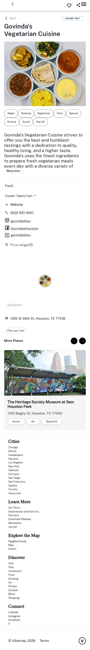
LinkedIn (13, 612)
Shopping (13, 598)
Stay (11, 567)
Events (12, 548)
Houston (13, 458)
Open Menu (83, 4)
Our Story (14, 507)
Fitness (12, 586)
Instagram (14, 616)
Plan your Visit (15, 330)
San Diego (14, 478)
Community (15, 571)
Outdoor (13, 590)
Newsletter (15, 523)
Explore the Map (24, 535)
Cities (13, 441)
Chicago (13, 447)
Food (11, 574)
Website (16, 205)
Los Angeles (15, 462)
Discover (16, 557)
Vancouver (14, 493)
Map (11, 545)
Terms (44, 641)
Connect (16, 606)
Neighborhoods (17, 541)
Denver (12, 451)
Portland (13, 474)
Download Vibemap (19, 519)
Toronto (13, 489)
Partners (13, 515)
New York (13, 466)
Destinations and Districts (23, 511)
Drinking (13, 578)
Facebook (14, 620)
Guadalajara (15, 455)
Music (11, 594)
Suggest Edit (72, 18)
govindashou (21, 235)
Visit (11, 563)
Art (10, 582)
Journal (12, 526)
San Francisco (16, 481)
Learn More (19, 501)
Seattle (12, 485)
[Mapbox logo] (14, 305)
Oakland (13, 470)
